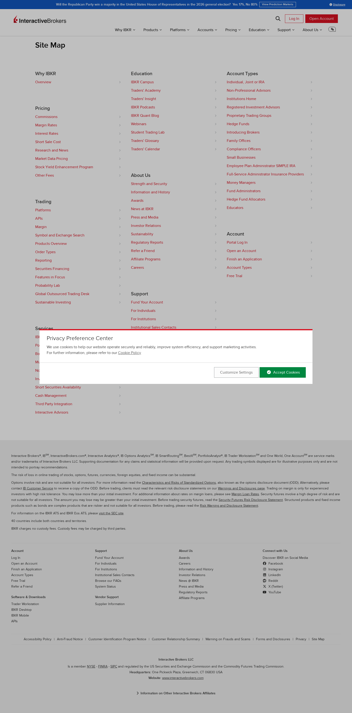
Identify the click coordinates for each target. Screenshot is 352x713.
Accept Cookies (286, 372)
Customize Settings (236, 372)
